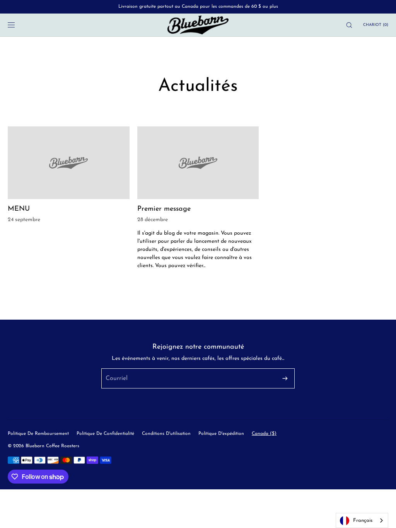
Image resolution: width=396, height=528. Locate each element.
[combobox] (362, 520)
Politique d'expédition (221, 433)
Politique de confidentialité (105, 433)
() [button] (375, 25)
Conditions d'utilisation (166, 433)
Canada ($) (264, 433)
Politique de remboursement (38, 433)
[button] (349, 25)
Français (362, 520)
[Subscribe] (285, 378)
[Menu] (17, 25)
